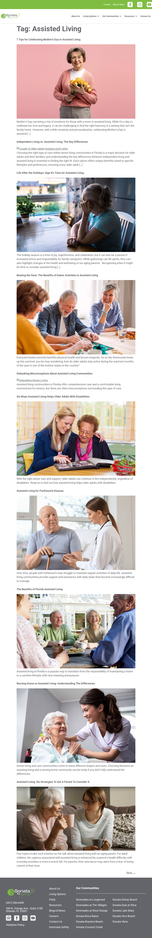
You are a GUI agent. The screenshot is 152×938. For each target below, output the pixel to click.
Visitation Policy (15, 924)
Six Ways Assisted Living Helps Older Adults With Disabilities (53, 396)
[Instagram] (139, 4)
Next (130, 872)
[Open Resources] (136, 16)
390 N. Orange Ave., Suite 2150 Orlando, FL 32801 (24, 910)
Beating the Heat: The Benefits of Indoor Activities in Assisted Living (57, 275)
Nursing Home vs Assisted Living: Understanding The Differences (56, 683)
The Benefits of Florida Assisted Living (40, 589)
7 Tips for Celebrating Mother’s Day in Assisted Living (48, 39)
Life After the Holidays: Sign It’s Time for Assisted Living (50, 172)
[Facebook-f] (130, 4)
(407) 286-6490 (15, 902)
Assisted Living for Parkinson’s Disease (40, 490)
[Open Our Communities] (120, 16)
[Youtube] (149, 4)
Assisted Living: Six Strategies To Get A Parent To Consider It (53, 781)
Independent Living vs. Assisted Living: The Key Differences (52, 141)
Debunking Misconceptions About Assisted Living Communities (54, 373)
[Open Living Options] (98, 16)
